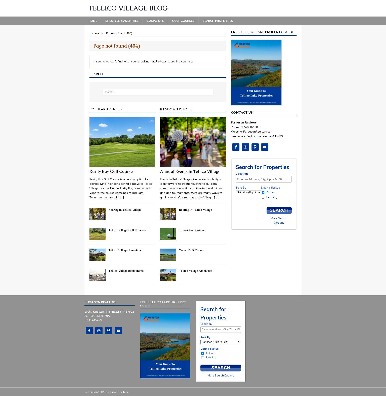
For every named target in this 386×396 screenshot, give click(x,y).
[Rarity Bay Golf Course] (122, 164)
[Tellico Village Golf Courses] (97, 238)
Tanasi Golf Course (192, 230)
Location (242, 173)
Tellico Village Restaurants (126, 271)
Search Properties (218, 21)
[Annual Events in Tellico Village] (193, 164)
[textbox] (265, 179)
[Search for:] (157, 92)
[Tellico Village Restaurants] (97, 279)
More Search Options (221, 375)
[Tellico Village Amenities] (97, 258)
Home (92, 21)
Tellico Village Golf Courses (127, 230)
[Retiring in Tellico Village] (97, 218)
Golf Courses (183, 21)
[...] (122, 197)
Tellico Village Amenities (125, 250)
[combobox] (264, 179)
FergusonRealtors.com (258, 131)
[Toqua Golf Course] (168, 258)
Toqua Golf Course (191, 250)
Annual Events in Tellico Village (190, 171)
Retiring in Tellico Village (125, 209)
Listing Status (270, 187)
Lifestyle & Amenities (122, 21)
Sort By (241, 187)
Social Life (155, 21)
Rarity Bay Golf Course (111, 171)
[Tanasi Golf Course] (168, 238)
